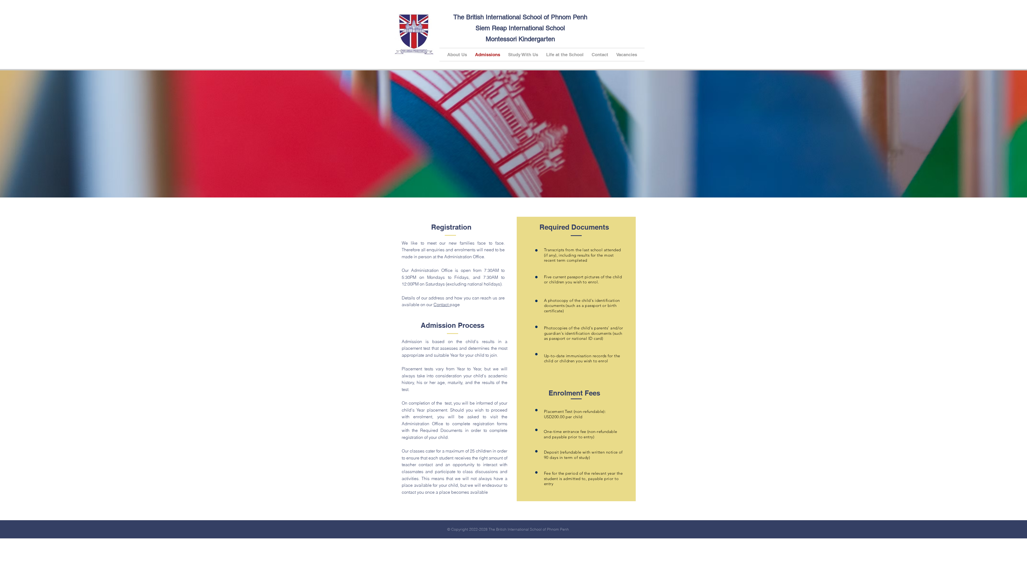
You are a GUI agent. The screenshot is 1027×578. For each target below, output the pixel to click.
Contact (442, 304)
